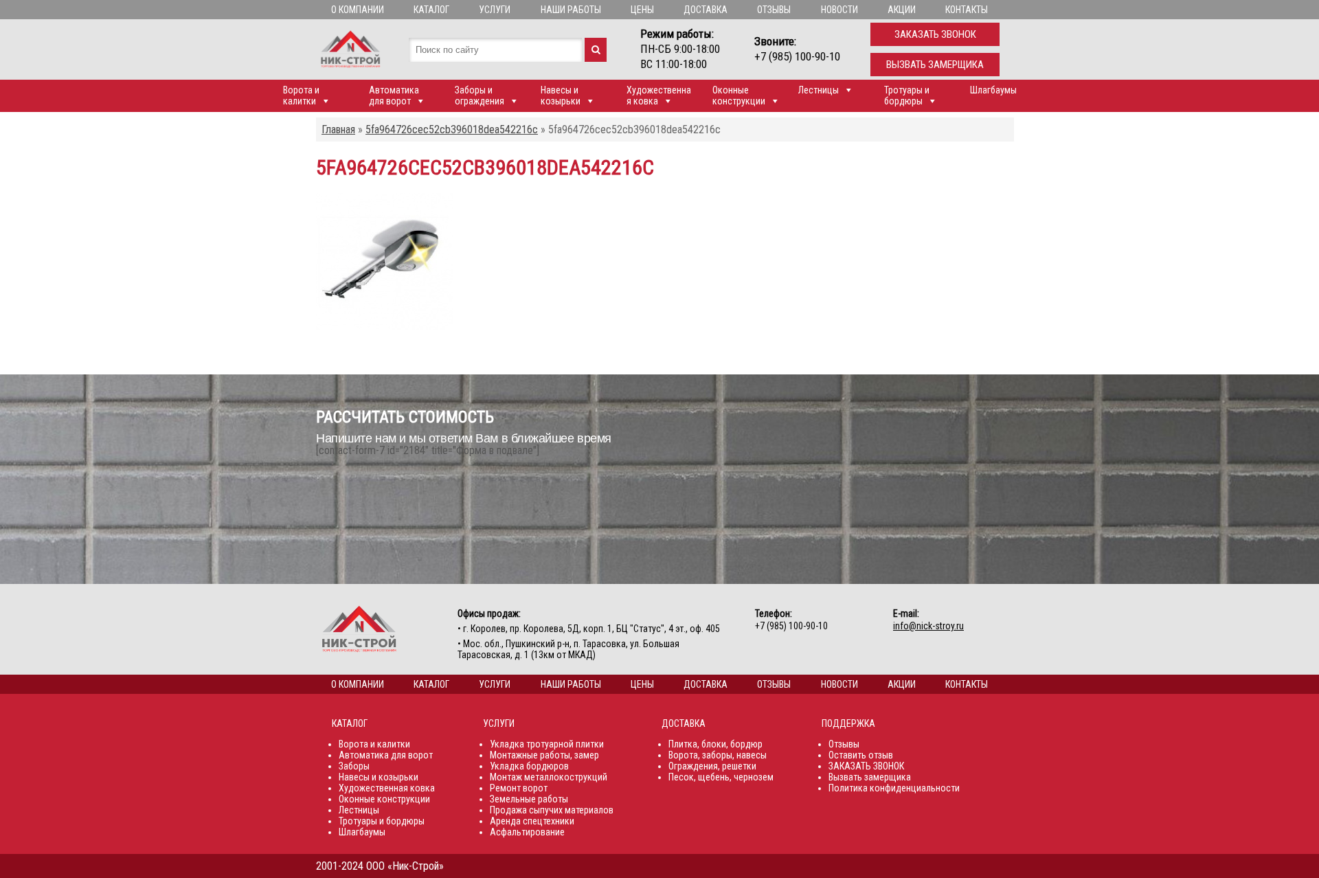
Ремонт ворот (519, 788)
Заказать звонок (935, 34)
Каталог (431, 9)
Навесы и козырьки (560, 95)
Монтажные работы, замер (544, 755)
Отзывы (774, 9)
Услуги (494, 9)
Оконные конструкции (738, 95)
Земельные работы (529, 798)
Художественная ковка (659, 95)
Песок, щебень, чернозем (721, 777)
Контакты (966, 9)
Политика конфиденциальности (894, 788)
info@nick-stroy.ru (928, 625)
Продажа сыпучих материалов (551, 809)
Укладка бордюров (529, 766)
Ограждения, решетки (712, 766)
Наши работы (571, 9)
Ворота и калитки (301, 95)
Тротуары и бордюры (906, 95)
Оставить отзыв (860, 755)
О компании (357, 9)
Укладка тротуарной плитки (547, 744)
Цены (642, 9)
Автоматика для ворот (394, 95)
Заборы (354, 766)
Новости (839, 9)
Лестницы (818, 90)
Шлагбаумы (993, 90)
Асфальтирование (527, 831)
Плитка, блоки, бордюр (715, 744)
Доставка (706, 9)
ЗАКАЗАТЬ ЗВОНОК (866, 766)
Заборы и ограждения (479, 95)
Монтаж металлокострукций (548, 777)
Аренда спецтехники (532, 820)
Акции (902, 9)
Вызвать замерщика (935, 64)
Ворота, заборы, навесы (717, 755)
